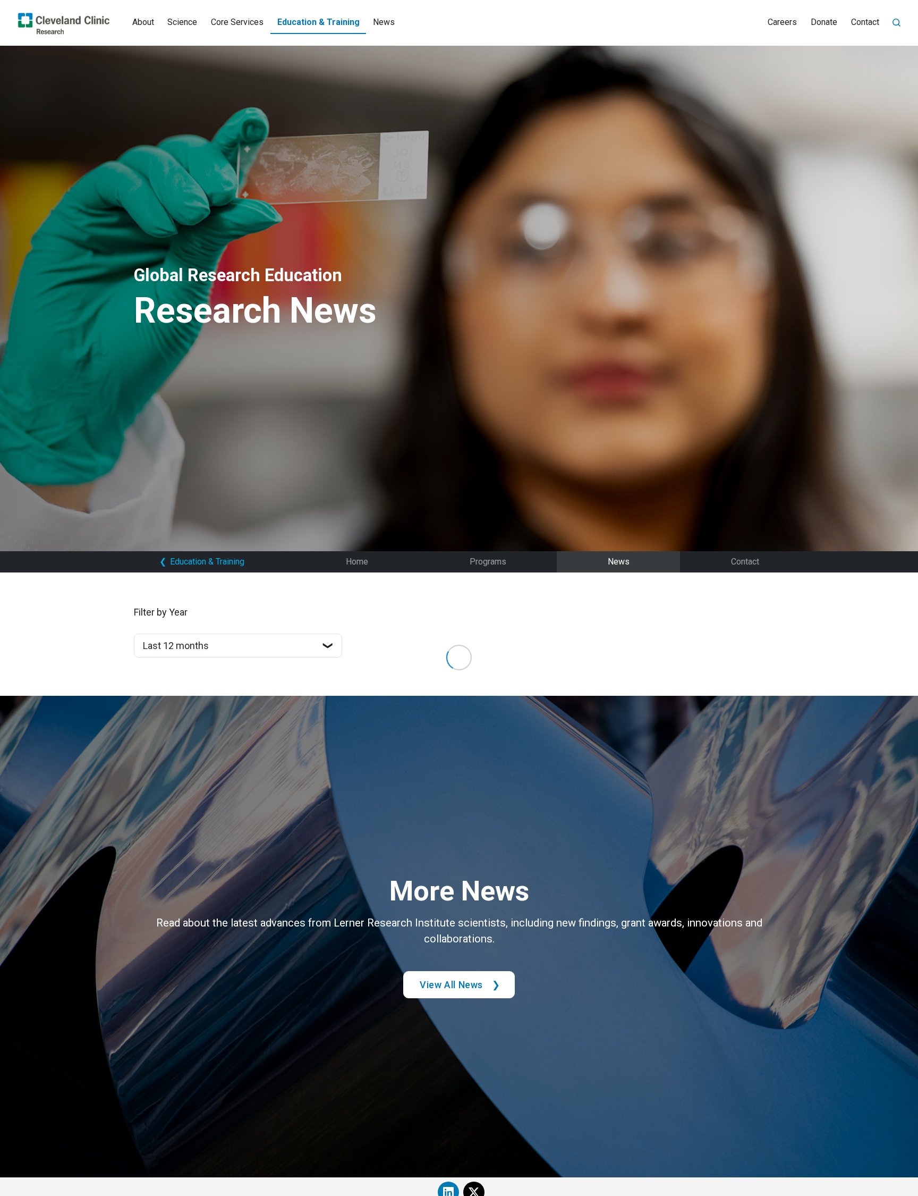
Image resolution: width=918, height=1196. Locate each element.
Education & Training (318, 22)
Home (357, 562)
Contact (865, 22)
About (143, 22)
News (384, 22)
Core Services (237, 22)
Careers (782, 22)
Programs (488, 562)
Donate (824, 22)
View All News (451, 984)
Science (182, 22)
